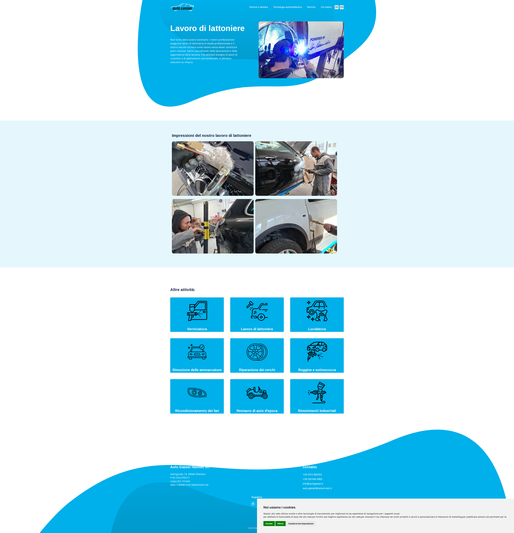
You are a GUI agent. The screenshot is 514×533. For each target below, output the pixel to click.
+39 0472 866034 (312, 474)
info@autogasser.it (313, 483)
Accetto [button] (269, 523)
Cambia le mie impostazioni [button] (301, 523)
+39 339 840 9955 (312, 479)
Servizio (311, 7)
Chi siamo (326, 7)
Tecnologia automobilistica (287, 7)
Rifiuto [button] (280, 523)
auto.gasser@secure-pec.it (317, 488)
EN (341, 7)
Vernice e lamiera (258, 7)
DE (336, 7)
